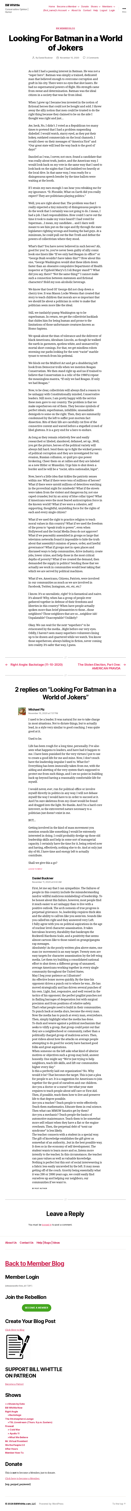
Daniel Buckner (46, 57)
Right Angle (11, 1411)
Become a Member (67, 6)
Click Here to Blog (14, 1330)
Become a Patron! (14, 1384)
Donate (85, 6)
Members (107, 6)
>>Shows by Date (15, 1404)
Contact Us (26, 1242)
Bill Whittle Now (13, 1407)
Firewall (9, 1426)
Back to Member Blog (34, 1263)
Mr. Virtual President (16, 1441)
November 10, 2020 (69, 57)
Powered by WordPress (51, 1503)
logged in (47, 1224)
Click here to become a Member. (22, 1478)
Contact (87, 10)
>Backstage (14, 1415)
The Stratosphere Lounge (19, 1419)
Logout (103, 10)
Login (112, 10)
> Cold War (14, 1429)
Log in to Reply (35, 869)
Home (52, 6)
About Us (76, 10)
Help (95, 10)
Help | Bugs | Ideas (48, 1242)
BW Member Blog (65, 28)
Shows (94, 6)
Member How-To (14, 1452)
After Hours (11, 1449)
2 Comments (93, 57)
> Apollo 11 (14, 1433)
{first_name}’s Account (55, 10)
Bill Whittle (12, 5)
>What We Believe (18, 1437)
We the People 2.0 (15, 1445)
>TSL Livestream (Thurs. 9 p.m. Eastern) (30, 1422)
